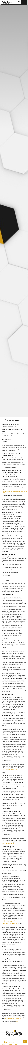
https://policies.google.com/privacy (10, 769)
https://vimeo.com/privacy (8, 843)
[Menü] (24, 2)
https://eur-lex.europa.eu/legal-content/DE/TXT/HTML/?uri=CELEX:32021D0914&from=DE (10, 921)
